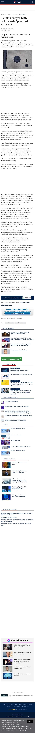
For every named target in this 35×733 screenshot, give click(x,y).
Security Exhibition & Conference (21, 446)
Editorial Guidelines (18, 704)
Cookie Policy (10, 730)
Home (3, 14)
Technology (15, 14)
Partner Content (9, 364)
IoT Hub (27, 716)
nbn (13, 322)
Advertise (9, 706)
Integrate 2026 (15, 441)
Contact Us (5, 704)
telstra (23, 322)
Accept (30, 721)
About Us (11, 704)
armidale (8, 322)
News (8, 14)
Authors (25, 704)
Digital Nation (20, 716)
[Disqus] (17, 550)
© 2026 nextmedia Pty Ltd (20, 709)
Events (5, 424)
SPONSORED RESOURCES (10, 397)
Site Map (24, 706)
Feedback (30, 704)
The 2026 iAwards (16, 435)
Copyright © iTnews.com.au (7, 318)
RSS (27, 706)
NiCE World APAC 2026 (18, 429)
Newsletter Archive (16, 706)
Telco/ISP (22, 14)
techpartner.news (10, 716)
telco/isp (18, 322)
